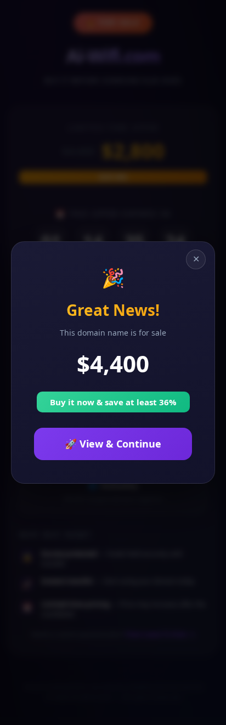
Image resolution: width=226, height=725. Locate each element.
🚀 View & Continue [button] (113, 443)
